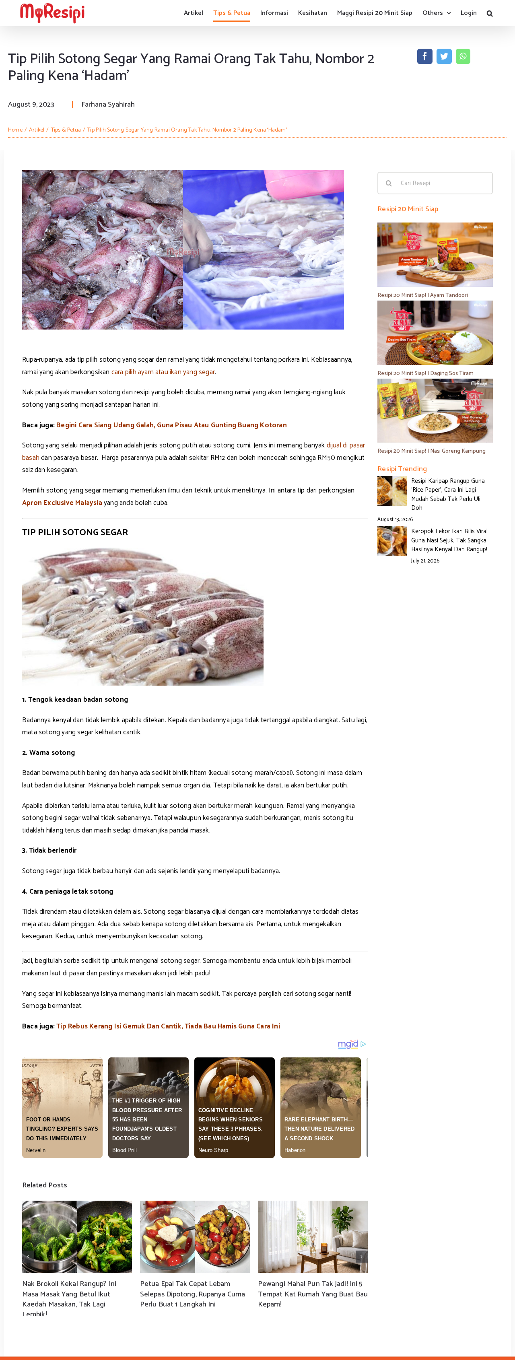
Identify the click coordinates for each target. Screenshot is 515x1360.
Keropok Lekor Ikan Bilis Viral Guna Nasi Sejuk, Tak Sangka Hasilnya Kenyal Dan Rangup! (449, 540)
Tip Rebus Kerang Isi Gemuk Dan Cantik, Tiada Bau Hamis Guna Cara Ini (168, 1026)
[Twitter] (444, 56)
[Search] (490, 13)
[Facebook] (425, 56)
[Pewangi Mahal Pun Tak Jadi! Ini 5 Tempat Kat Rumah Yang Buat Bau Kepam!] (313, 1237)
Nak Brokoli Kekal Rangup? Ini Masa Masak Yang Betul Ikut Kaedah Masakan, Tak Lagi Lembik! (69, 1299)
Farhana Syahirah (108, 105)
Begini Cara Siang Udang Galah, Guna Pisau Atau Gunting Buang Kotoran (172, 425)
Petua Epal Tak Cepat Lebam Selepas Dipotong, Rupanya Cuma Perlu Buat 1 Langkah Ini (192, 1294)
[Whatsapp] (463, 56)
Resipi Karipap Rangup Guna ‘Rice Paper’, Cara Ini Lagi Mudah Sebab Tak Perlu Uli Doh (448, 494)
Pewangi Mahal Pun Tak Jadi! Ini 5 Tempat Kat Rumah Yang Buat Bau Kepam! (313, 1294)
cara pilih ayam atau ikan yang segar (163, 372)
